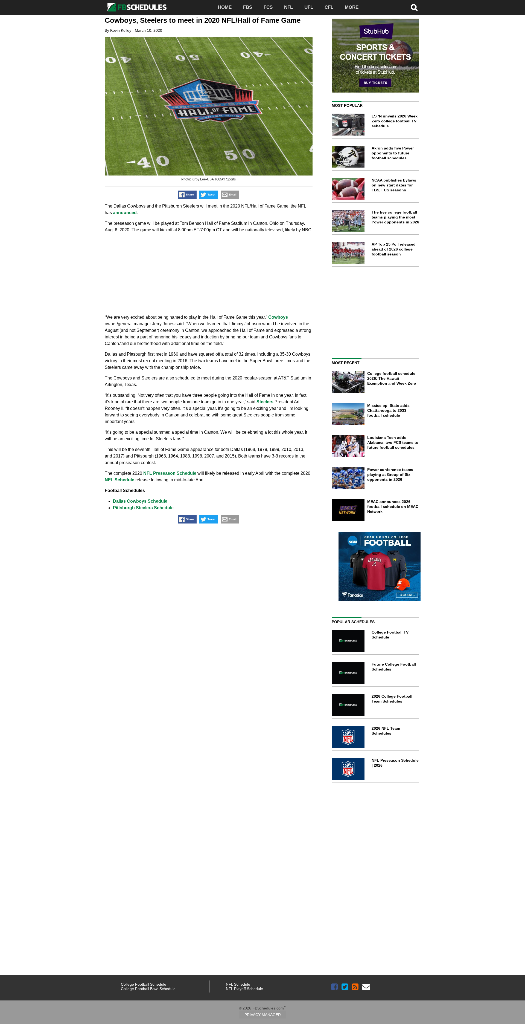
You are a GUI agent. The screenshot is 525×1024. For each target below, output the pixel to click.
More (351, 7)
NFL (288, 7)
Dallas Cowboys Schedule (140, 501)
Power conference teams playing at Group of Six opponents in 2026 (390, 474)
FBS (247, 7)
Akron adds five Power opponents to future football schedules (393, 153)
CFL (329, 7)
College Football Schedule (143, 984)
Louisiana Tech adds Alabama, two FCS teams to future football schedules (392, 442)
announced (125, 212)
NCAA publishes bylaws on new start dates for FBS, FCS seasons (394, 185)
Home (225, 7)
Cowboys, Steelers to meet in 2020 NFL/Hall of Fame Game (203, 20)
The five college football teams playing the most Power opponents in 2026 (395, 217)
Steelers (264, 401)
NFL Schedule (119, 480)
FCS (268, 7)
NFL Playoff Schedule (244, 988)
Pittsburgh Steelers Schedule (143, 507)
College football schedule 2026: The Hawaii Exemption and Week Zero (391, 378)
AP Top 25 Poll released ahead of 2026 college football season (394, 249)
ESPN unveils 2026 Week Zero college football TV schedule (395, 121)
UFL (308, 7)
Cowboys (278, 317)
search (414, 7)
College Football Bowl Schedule (148, 988)
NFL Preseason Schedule (169, 473)
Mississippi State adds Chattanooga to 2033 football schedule (388, 410)
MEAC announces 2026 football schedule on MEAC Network (392, 506)
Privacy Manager (262, 1015)
